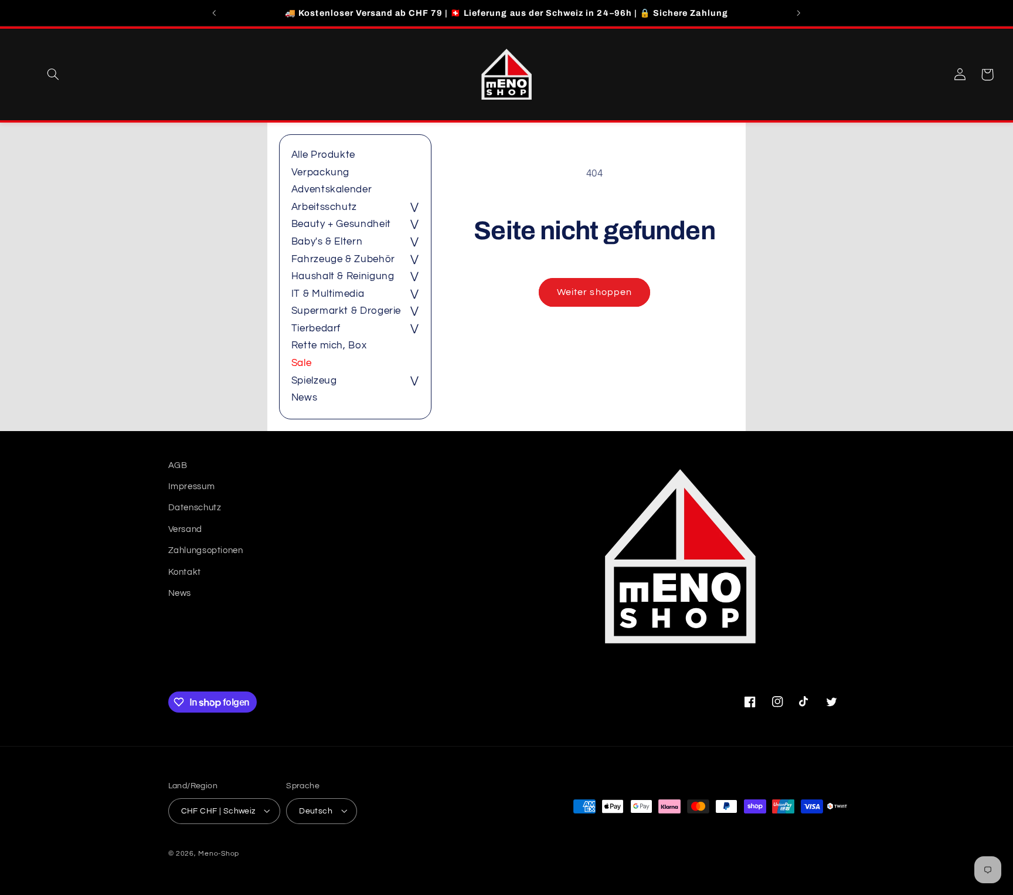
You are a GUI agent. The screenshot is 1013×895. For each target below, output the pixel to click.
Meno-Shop (218, 853)
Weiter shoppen (594, 292)
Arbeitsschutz (324, 207)
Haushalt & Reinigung (343, 276)
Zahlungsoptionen (205, 551)
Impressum (191, 486)
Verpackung (320, 172)
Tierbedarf (316, 328)
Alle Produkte (323, 155)
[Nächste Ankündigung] (798, 13)
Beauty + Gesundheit (341, 224)
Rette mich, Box (328, 345)
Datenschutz (195, 508)
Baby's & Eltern (326, 241)
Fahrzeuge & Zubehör (343, 259)
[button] (52, 74)
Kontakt (184, 572)
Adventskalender (331, 189)
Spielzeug (314, 380)
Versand (185, 529)
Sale (301, 363)
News (304, 397)
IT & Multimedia (327, 294)
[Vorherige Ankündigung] (214, 13)
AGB (178, 465)
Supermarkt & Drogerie (346, 311)
